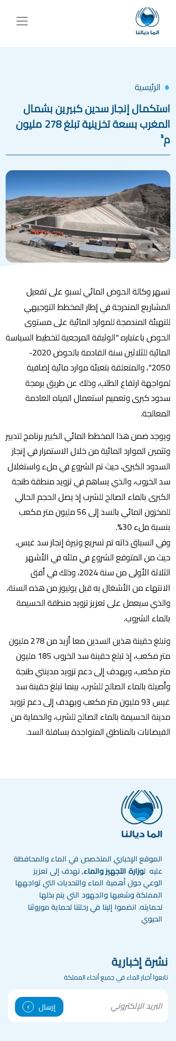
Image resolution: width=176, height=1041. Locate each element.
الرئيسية (148, 87)
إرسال (47, 1007)
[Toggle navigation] (22, 21)
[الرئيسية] (147, 21)
